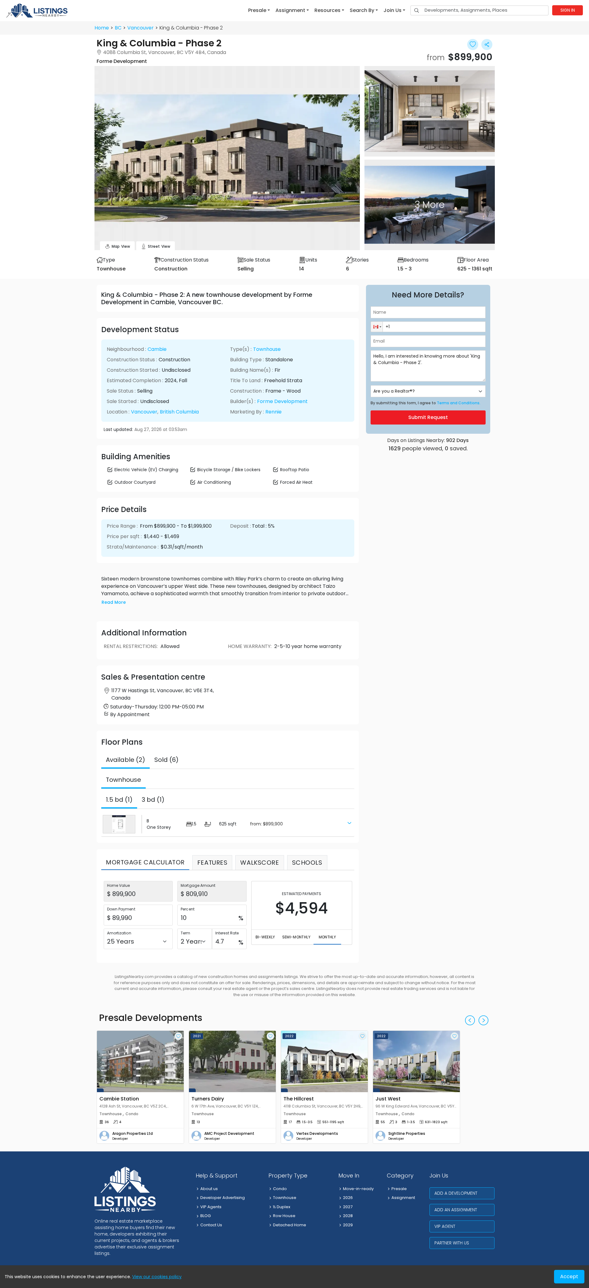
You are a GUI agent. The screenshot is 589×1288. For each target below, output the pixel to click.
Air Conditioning (214, 482)
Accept (569, 1276)
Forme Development (282, 401)
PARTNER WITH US (451, 1243)
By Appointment (130, 714)
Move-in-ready (358, 1189)
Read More (114, 602)
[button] (259, 10)
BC (118, 27)
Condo (280, 1189)
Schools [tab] (307, 862)
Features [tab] (212, 862)
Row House (284, 1216)
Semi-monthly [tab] (296, 937)
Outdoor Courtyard (135, 482)
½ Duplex (281, 1207)
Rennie (273, 411)
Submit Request (428, 417)
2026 (348, 1198)
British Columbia (179, 411)
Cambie (157, 349)
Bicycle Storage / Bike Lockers (228, 470)
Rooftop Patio (294, 470)
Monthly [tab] (327, 937)
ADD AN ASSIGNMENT (455, 1210)
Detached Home (289, 1225)
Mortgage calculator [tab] (145, 862)
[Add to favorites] (178, 1036)
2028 (348, 1216)
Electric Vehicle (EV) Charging (146, 470)
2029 (348, 1225)
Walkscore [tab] (259, 862)
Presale (399, 1189)
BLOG (205, 1216)
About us (209, 1189)
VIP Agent (444, 1226)
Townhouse (267, 349)
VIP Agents (210, 1207)
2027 (347, 1207)
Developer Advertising (222, 1198)
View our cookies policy (157, 1277)
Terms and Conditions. (458, 402)
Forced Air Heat (296, 482)
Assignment (403, 1198)
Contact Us (211, 1225)
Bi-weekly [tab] (265, 937)
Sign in (567, 10)
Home (101, 27)
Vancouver (140, 27)
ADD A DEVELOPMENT (455, 1193)
